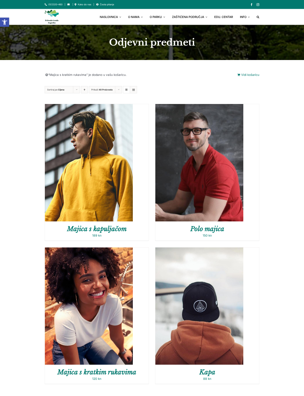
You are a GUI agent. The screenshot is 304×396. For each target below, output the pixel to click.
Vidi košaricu (250, 75)
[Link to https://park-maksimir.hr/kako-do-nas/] (75, 4)
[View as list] (133, 89)
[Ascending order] (84, 89)
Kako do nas (84, 4)
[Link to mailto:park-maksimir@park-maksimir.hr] (68, 4)
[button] (4, 22)
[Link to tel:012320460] (46, 4)
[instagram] (257, 4)
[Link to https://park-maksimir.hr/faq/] (97, 4)
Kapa (207, 372)
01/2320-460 (55, 4)
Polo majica (207, 229)
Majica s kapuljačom (97, 229)
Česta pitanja (107, 4)
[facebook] (251, 4)
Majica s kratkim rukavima (96, 372)
